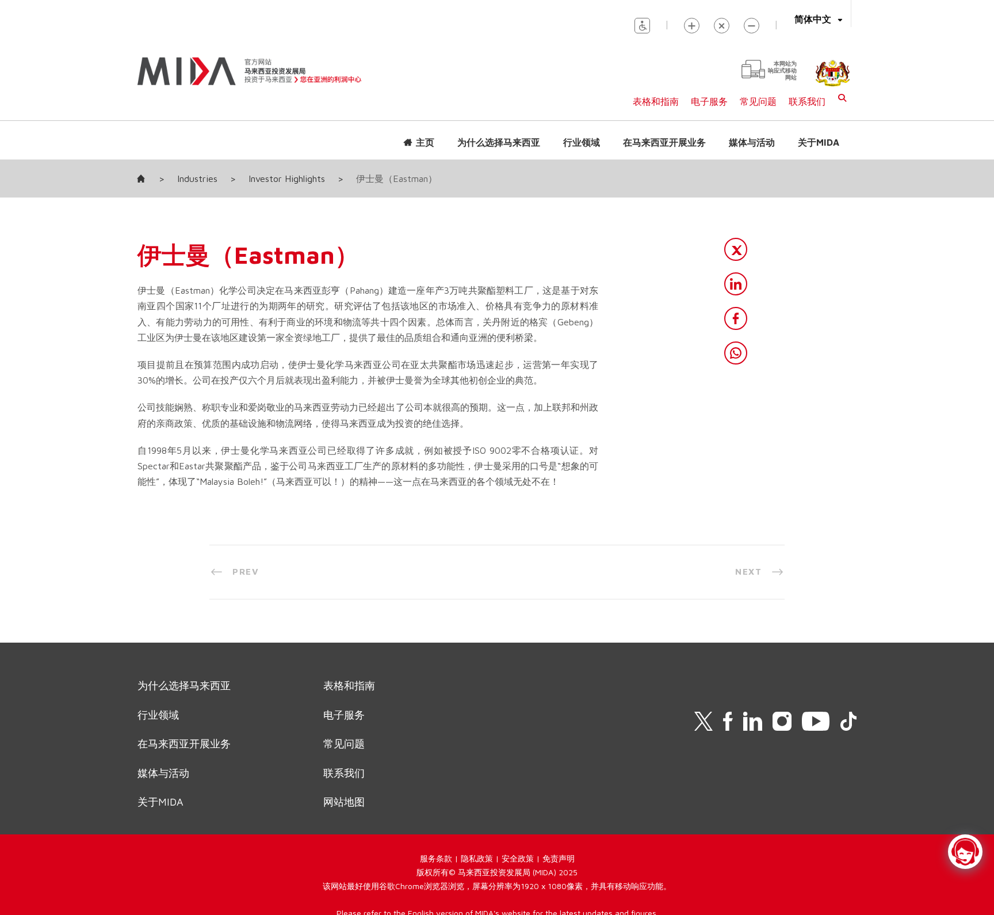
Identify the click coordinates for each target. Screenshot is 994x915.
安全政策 (518, 858)
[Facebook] (735, 318)
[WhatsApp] (735, 353)
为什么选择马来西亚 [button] (498, 142)
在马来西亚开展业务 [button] (664, 142)
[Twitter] (735, 249)
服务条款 (436, 858)
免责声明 (558, 858)
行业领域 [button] (581, 142)
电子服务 (709, 101)
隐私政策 (477, 858)
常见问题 (758, 101)
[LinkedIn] (735, 283)
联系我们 (807, 101)
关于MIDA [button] (818, 142)
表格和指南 (656, 101)
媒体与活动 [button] (752, 142)
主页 (425, 142)
